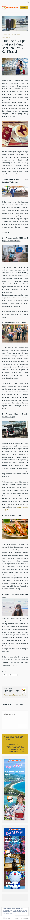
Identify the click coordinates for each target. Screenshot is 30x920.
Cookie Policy (8, 913)
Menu (25, 7)
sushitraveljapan (8, 35)
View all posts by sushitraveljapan (15, 695)
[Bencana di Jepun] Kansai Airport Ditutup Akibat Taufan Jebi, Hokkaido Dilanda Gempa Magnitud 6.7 (14, 748)
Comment (22, 726)
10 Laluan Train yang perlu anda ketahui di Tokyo (15, 738)
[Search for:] (28, 2)
